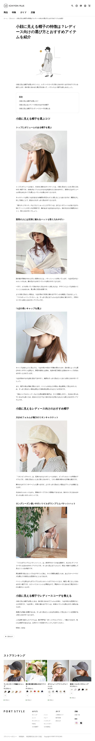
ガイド (23, 12)
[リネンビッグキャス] (41, 472)
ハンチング (47, 721)
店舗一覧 (77, 715)
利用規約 (21, 736)
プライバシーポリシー (10, 736)
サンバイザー (48, 723)
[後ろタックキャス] (41, 182)
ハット (46, 715)
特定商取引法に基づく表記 (34, 736)
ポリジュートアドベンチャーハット (58, 685)
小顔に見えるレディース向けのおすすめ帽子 (34, 105)
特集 (14, 12)
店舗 (33, 12)
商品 (6, 12)
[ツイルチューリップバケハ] (41, 274)
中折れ (34, 723)
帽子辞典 (58, 718)
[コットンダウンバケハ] (41, 558)
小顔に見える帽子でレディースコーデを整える (34, 108)
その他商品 (47, 726)
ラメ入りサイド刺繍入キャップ (14, 685)
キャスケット (36, 721)
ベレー (46, 718)
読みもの (58, 721)
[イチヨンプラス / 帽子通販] (14, 6)
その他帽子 (35, 726)
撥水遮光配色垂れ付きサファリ (36, 685)
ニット (34, 718)
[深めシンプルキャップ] (41, 363)
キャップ (34, 715)
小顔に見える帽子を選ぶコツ (28, 101)
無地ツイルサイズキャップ (79, 684)
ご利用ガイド (59, 715)
